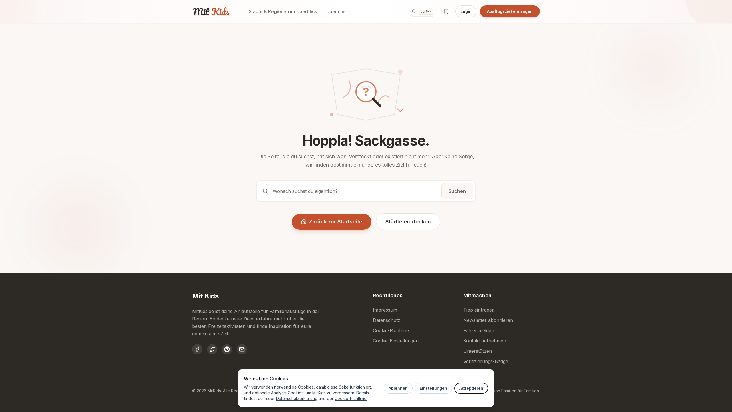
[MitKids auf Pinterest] (227, 349)
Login (466, 11)
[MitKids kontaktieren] (242, 349)
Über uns (335, 11)
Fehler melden (478, 330)
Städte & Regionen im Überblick (283, 11)
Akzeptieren (471, 388)
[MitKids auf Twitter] (212, 349)
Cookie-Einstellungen (396, 341)
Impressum (385, 310)
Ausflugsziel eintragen (510, 11)
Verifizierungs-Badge (485, 361)
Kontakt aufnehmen (484, 341)
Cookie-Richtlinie (351, 398)
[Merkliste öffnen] (446, 11)
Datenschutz (386, 320)
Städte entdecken (408, 222)
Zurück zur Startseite (335, 222)
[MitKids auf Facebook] (197, 349)
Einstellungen (433, 388)
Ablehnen (398, 388)
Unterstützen (477, 351)
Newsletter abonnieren (488, 320)
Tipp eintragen (479, 310)
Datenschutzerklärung (296, 398)
